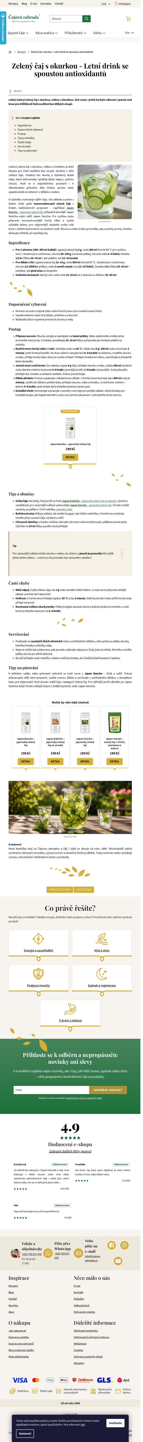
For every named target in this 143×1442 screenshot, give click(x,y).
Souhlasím (115, 1423)
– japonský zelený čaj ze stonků (89, 501)
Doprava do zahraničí (21, 1344)
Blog (24, 4)
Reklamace (80, 1344)
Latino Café (70, 1414)
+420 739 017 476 (32, 1254)
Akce (11, 1312)
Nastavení (25, 1434)
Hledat (86, 18)
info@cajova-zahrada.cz (93, 1258)
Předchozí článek (59, 889)
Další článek (83, 889)
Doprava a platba (19, 1337)
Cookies (78, 1350)
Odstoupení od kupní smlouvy (92, 1337)
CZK (104, 4)
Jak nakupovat (17, 1331)
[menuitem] (19, 33)
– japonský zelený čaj (90, 505)
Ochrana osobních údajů (88, 1357)
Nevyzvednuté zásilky (21, 1350)
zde (83, 1425)
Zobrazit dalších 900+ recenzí (70, 1151)
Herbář (59, 4)
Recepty (13, 4)
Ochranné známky (84, 1312)
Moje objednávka (19, 1357)
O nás (33, 4)
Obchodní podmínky (86, 1331)
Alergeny (79, 1363)
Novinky (13, 1305)
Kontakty (45, 4)
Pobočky (79, 1299)
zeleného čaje (64, 509)
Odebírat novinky (108, 1090)
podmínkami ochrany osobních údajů (84, 1098)
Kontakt (78, 1292)
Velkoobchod (81, 1305)
